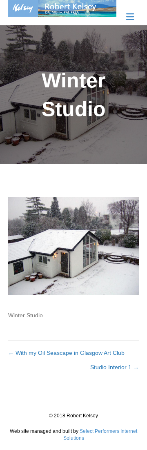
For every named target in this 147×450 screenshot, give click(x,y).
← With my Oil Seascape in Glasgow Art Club (66, 353)
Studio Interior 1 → (114, 367)
